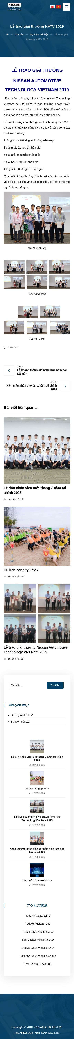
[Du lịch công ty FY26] (37, 778)
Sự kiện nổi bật (16, 499)
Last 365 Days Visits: (33, 955)
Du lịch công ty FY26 (37, 788)
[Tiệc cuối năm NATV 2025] (37, 870)
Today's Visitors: (35, 923)
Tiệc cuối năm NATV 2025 (37, 880)
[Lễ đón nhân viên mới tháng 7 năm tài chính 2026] (37, 746)
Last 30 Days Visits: (33, 947)
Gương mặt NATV (22, 715)
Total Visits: (31, 964)
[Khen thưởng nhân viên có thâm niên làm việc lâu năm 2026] (37, 838)
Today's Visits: (34, 915)
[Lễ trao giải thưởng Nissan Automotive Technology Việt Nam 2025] (37, 806)
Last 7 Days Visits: (33, 939)
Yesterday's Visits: (34, 931)
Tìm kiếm (55, 685)
